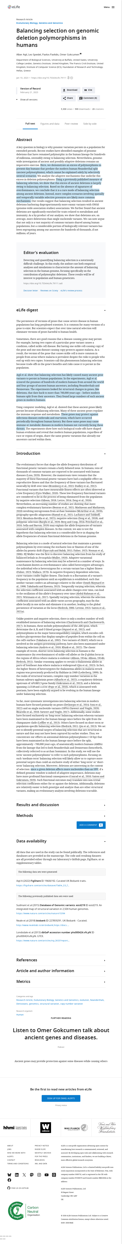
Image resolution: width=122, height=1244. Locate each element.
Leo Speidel (34, 54)
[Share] (4, 1236)
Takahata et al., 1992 (48, 640)
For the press (41, 1156)
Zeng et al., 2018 (81, 500)
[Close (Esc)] (1, 1236)
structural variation (49, 1003)
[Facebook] (9, 1181)
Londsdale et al (24, 932)
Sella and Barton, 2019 (35, 525)
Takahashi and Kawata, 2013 (43, 586)
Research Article (24, 19)
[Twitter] (24, 1176)
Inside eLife (40, 1149)
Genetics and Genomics (51, 23)
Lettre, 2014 (64, 500)
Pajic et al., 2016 (58, 687)
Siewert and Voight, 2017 (54, 712)
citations (98, 109)
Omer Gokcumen (69, 54)
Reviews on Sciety (49, 290)
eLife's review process (71, 290)
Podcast (61, 1047)
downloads (82, 109)
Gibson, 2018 (49, 500)
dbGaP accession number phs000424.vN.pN (66, 933)
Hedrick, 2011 (24, 662)
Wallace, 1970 (40, 572)
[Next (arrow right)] (4, 1238)
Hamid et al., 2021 (62, 515)
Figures (49, 124)
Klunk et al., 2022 (71, 647)
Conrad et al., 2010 (80, 776)
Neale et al (22, 921)
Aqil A (19, 881)
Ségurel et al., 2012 (73, 629)
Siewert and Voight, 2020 (84, 708)
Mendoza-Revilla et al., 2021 (39, 518)
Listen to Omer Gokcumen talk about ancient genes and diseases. (61, 1034)
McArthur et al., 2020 (89, 511)
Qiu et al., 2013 (86, 665)
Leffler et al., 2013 (48, 723)
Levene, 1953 (82, 608)
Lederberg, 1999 (88, 672)
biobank (41, 921)
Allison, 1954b (96, 658)
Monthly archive (43, 1153)
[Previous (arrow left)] (1, 1238)
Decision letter (31, 290)
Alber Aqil (21, 54)
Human (20, 1014)
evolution (84, 1000)
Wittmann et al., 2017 (35, 597)
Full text (30, 124)
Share (70, 98)
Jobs (9, 1149)
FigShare (36, 881)
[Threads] (54, 1176)
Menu (107, 7)
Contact (11, 1160)
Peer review (71, 124)
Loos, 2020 (33, 475)
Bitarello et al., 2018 (27, 712)
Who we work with (16, 1153)
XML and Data (41, 1163)
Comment (90, 98)
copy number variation (71, 1003)
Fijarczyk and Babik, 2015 (57, 550)
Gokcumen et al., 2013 (69, 683)
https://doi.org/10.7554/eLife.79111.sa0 (43, 283)
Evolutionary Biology (27, 23)
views (66, 109)
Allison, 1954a (79, 658)
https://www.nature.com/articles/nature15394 (40, 913)
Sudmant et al (24, 905)
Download (72, 90)
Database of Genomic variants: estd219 (62, 905)
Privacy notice (61, 1105)
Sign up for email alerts (61, 1098)
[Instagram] (39, 1176)
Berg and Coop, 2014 (72, 522)
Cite (90, 90)
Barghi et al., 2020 (50, 522)
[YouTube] (46, 1176)
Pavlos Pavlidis (50, 54)
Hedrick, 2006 (66, 608)
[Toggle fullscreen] (7, 1236)
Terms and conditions (18, 1163)
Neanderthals (97, 1000)
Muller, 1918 (59, 558)
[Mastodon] (32, 1176)
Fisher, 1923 (80, 550)
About (10, 1146)
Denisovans (22, 1003)
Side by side (90, 124)
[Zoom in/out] (10, 1236)
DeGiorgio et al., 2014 (77, 705)
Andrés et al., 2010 (50, 647)
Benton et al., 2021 (63, 507)
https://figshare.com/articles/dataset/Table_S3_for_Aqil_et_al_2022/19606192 (43, 885)
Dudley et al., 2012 (85, 486)
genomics (34, 1003)
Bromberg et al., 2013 (61, 486)
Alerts (10, 1156)
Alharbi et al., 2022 (65, 680)
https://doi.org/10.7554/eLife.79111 (48, 77)
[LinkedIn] (17, 1176)
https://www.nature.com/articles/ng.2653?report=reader (43, 940)
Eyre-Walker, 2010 (46, 493)
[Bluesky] (9, 1176)
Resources (40, 1160)
